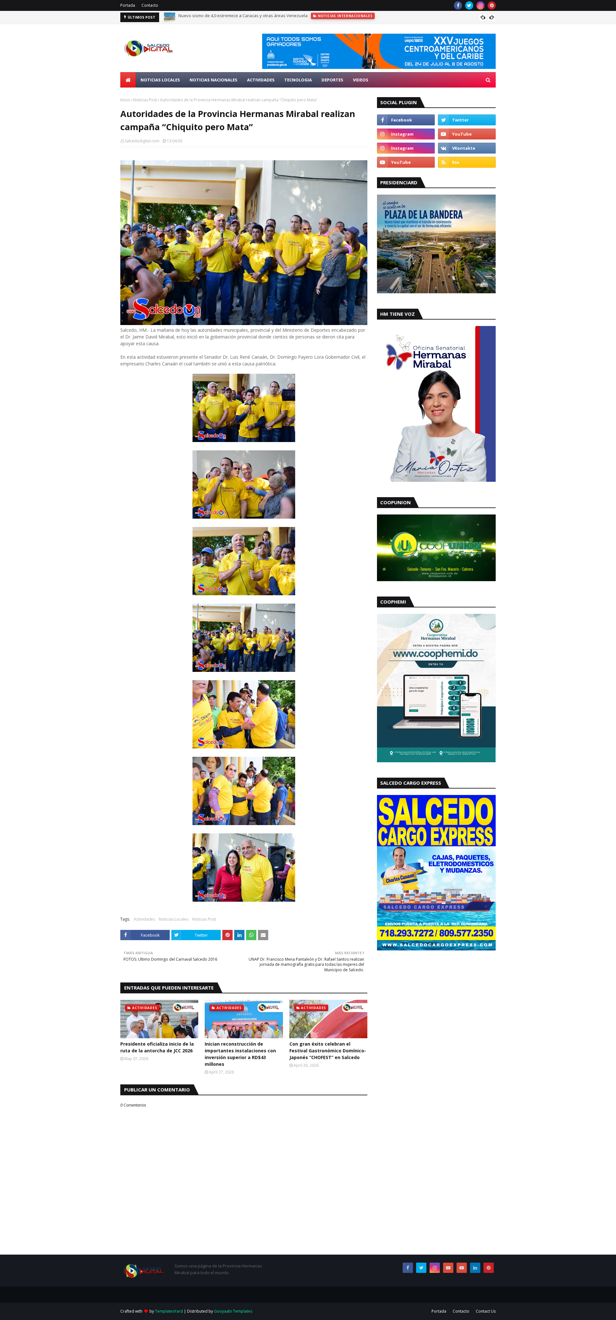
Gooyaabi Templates (233, 1311)
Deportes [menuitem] (332, 80)
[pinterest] (492, 5)
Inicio (125, 100)
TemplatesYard (169, 1311)
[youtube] (467, 134)
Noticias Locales (173, 919)
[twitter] (469, 5)
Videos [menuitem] (360, 80)
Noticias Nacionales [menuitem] (213, 80)
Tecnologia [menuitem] (298, 80)
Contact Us (486, 1311)
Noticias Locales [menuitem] (160, 80)
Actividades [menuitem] (261, 80)
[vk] (467, 148)
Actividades (144, 919)
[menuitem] (128, 80)
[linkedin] (475, 1268)
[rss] (467, 162)
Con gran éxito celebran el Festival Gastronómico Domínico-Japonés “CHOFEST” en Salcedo (327, 1050)
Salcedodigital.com (142, 141)
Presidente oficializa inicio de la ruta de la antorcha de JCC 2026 (157, 1047)
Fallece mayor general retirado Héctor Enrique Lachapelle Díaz (239, 17)
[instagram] (480, 5)
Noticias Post (145, 100)
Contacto (149, 5)
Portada (127, 5)
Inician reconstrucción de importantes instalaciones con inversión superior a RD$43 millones (240, 1054)
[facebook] (458, 5)
